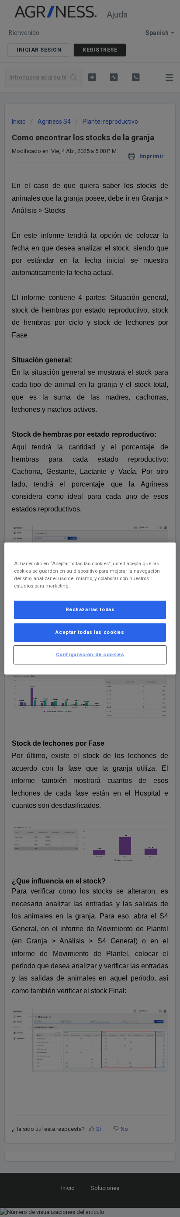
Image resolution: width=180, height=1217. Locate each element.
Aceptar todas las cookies (89, 632)
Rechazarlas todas (90, 609)
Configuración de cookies (90, 654)
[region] (89, 608)
